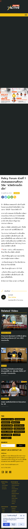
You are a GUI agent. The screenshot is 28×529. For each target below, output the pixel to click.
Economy (4, 487)
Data (2, 528)
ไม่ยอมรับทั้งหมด (13, 524)
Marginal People (6, 332)
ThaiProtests (19, 431)
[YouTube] (10, 472)
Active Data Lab (7, 419)
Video (12, 528)
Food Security (15, 488)
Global (3, 508)
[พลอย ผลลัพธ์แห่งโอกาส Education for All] (14, 389)
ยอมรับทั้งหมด (6, 524)
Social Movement (15, 483)
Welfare (16, 193)
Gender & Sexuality (14, 496)
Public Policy (19, 428)
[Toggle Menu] (26, 15)
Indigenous (6, 422)
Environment (19, 419)
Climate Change (15, 511)
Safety (13, 503)
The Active (12, 297)
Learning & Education (14, 491)
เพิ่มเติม (5, 521)
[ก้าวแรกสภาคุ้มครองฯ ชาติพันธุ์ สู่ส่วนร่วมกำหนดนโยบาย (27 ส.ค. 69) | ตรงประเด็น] (14, 323)
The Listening (6, 435)
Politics (4, 365)
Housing (13, 501)
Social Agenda (7, 431)
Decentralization (15, 485)
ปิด (21, 524)
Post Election (7, 428)
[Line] (8, 197)
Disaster (13, 510)
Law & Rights (5, 398)
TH (23, 515)
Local (3, 511)
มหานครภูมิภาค (6, 438)
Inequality (15, 422)
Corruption (4, 488)
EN (21, 515)
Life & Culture (7, 425)
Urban (3, 510)
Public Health (15, 498)
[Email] (11, 197)
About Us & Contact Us (11, 450)
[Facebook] (2, 197)
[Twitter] (5, 197)
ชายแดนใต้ (17, 435)
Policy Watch (19, 425)
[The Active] (13, 7)
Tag (2, 416)
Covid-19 (13, 500)
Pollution (14, 508)
